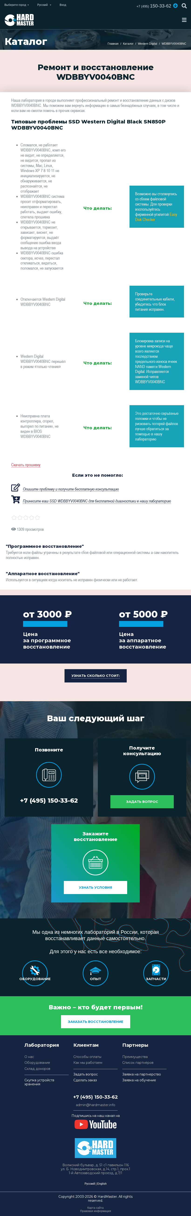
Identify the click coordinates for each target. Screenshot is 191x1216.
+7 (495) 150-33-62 (49, 800)
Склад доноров (37, 1069)
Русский (90, 1183)
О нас (29, 1057)
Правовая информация (95, 1211)
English (102, 1183)
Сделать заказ (85, 1080)
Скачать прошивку (25, 464)
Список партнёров (137, 1063)
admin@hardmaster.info (95, 1105)
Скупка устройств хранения (39, 1082)
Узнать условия (95, 887)
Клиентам (86, 1045)
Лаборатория (41, 1045)
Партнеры (135, 1045)
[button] (175, 5)
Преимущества (135, 1057)
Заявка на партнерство (141, 1074)
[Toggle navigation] (184, 19)
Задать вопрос (142, 802)
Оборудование (37, 1063)
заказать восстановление (95, 1022)
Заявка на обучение (139, 1080)
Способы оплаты (87, 1057)
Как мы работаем (87, 1063)
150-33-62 (153, 5)
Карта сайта (95, 1207)
